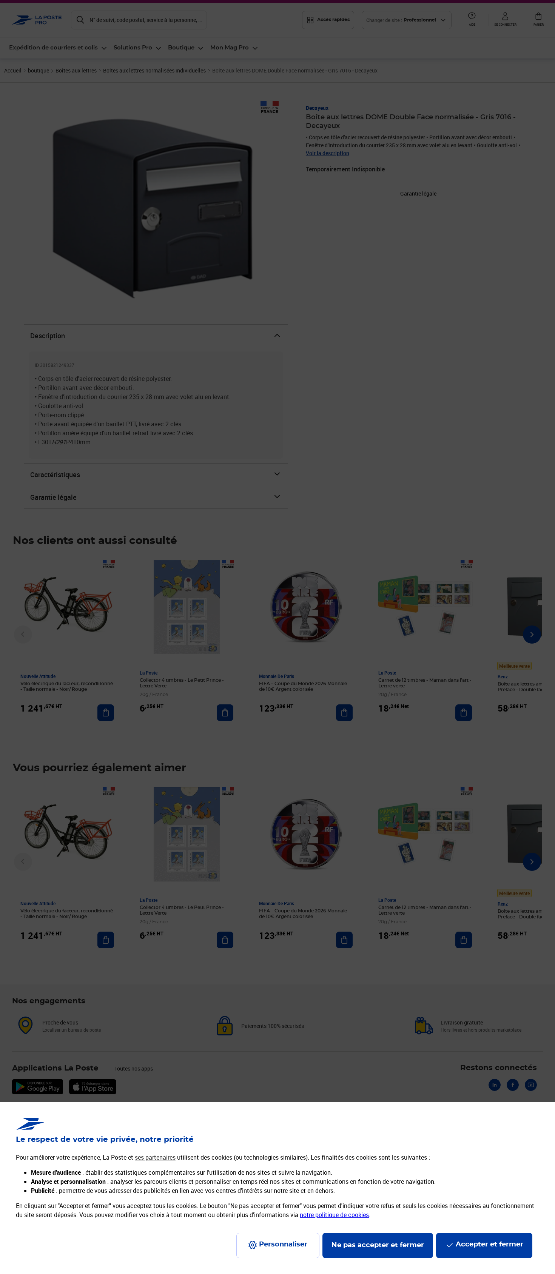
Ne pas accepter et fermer (377, 1245)
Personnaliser (283, 1244)
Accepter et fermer (489, 1244)
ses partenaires (155, 1157)
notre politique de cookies (334, 1215)
